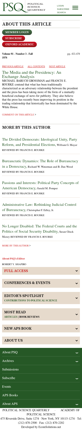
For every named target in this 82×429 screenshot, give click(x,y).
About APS (10, 403)
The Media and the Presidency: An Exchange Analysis (31, 74)
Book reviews (29, 316)
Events (6, 386)
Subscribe (63, 9)
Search (61, 12)
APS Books (10, 395)
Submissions (10, 369)
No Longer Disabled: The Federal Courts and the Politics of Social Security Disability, (39, 228)
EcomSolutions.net (49, 427)
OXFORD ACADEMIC (19, 44)
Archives (8, 360)
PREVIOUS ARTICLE (13, 66)
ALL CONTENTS (36, 66)
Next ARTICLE (57, 66)
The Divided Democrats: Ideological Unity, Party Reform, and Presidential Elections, (39, 142)
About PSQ (10, 352)
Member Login (17, 32)
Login (60, 6)
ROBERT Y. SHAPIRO (14, 264)
